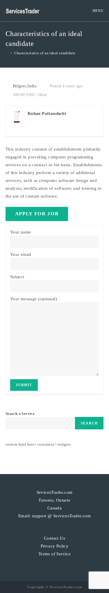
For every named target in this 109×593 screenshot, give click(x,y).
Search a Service (20, 413)
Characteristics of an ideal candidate (45, 53)
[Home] (7, 53)
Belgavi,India (24, 86)
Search (89, 423)
